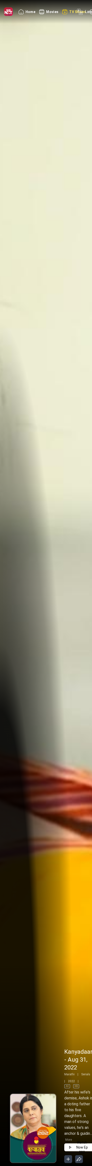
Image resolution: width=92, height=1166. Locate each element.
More (68, 1139)
